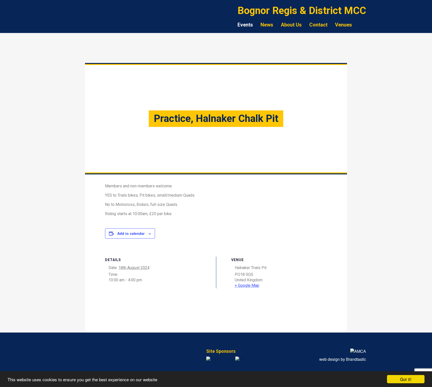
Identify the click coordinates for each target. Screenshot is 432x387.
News (266, 25)
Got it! (406, 379)
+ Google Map (247, 285)
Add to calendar (130, 233)
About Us (291, 25)
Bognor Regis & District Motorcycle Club (88, 26)
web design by (342, 359)
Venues (343, 25)
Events (245, 25)
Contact (318, 25)
